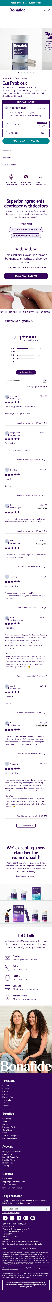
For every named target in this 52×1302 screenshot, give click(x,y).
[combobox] (37, 386)
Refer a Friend (8, 1154)
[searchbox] (24, 381)
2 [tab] (21, 73)
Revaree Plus (7, 1097)
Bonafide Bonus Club (10, 1157)
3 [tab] (24, 73)
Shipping (5, 1165)
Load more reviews (26, 826)
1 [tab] (18, 73)
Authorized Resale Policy (12, 1231)
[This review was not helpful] (44, 423)
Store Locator (8, 1121)
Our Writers (7, 1130)
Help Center (7, 1178)
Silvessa (5, 1105)
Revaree (6, 1091)
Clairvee (5, 1088)
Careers (5, 1124)
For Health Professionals (12, 1188)
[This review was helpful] (40, 423)
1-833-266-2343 (9, 1184)
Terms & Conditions (10, 1236)
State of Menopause (10, 1135)
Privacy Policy (8, 1226)
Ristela (5, 1094)
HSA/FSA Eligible (8, 1160)
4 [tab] (27, 73)
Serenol (5, 1103)
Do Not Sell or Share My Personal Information (20, 1241)
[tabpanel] (21, 49)
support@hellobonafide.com (13, 1181)
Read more (9, 648)
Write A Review (26, 372)
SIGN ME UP (46, 1208)
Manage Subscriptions (11, 1151)
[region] (26, 3)
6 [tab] (33, 73)
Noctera (5, 1086)
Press (4, 1133)
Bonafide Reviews (9, 1138)
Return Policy (7, 1163)
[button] (45, 10)
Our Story (6, 1118)
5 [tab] (30, 73)
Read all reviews (26, 276)
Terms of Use (8, 1234)
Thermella (6, 1100)
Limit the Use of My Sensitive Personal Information (22, 1244)
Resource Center (9, 1127)
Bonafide (13, 1224)
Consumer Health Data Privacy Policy (17, 1229)
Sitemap (5, 1239)
